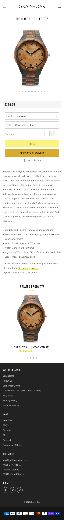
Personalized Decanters (25, 272)
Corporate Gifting (11, 385)
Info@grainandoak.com (15, 460)
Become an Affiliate (13, 445)
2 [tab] (30, 358)
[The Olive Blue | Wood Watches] (32, 318)
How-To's (7, 420)
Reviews (7, 430)
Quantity (9, 134)
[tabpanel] (32, 57)
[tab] (19, 91)
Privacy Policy (10, 400)
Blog (5, 435)
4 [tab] (36, 358)
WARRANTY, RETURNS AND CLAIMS (22, 390)
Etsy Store (8, 395)
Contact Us (8, 375)
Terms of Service (11, 405)
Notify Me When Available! (32, 152)
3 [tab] (33, 358)
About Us (7, 380)
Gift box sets (24, 268)
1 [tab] (27, 358)
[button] (26, 351)
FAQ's (6, 425)
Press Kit (7, 440)
